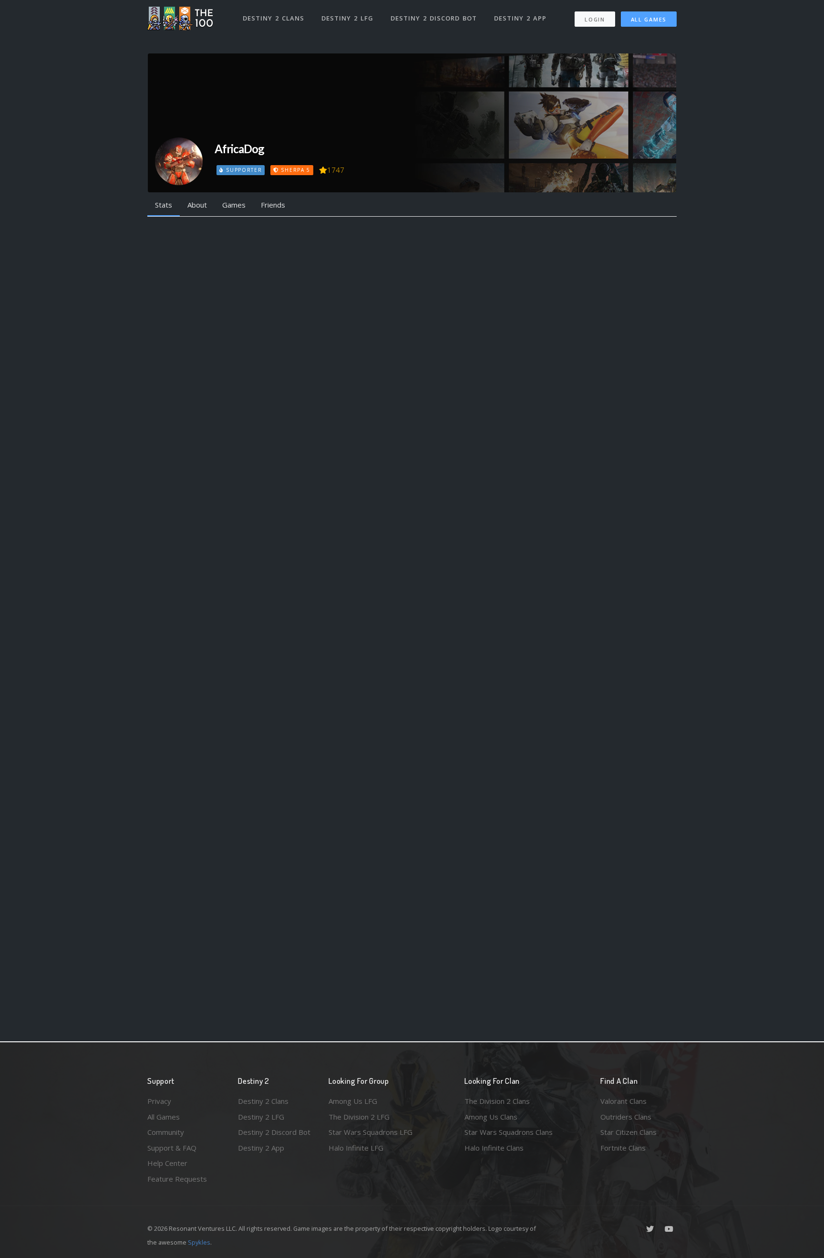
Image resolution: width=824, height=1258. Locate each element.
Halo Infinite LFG (356, 1148)
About (197, 205)
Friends (273, 205)
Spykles (199, 1242)
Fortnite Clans (623, 1148)
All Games (649, 19)
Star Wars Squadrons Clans (508, 1132)
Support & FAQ (171, 1148)
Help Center (167, 1163)
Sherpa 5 (294, 170)
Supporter (243, 170)
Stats (163, 205)
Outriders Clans (625, 1117)
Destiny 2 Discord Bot (434, 18)
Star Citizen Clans (628, 1132)
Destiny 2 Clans (273, 18)
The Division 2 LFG (359, 1117)
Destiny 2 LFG (347, 18)
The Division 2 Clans (497, 1101)
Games (234, 205)
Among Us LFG (353, 1101)
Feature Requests (177, 1179)
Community (165, 1132)
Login (595, 19)
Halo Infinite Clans (494, 1148)
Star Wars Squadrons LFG (370, 1132)
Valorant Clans (623, 1101)
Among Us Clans (490, 1117)
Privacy (159, 1101)
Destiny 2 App (520, 18)
